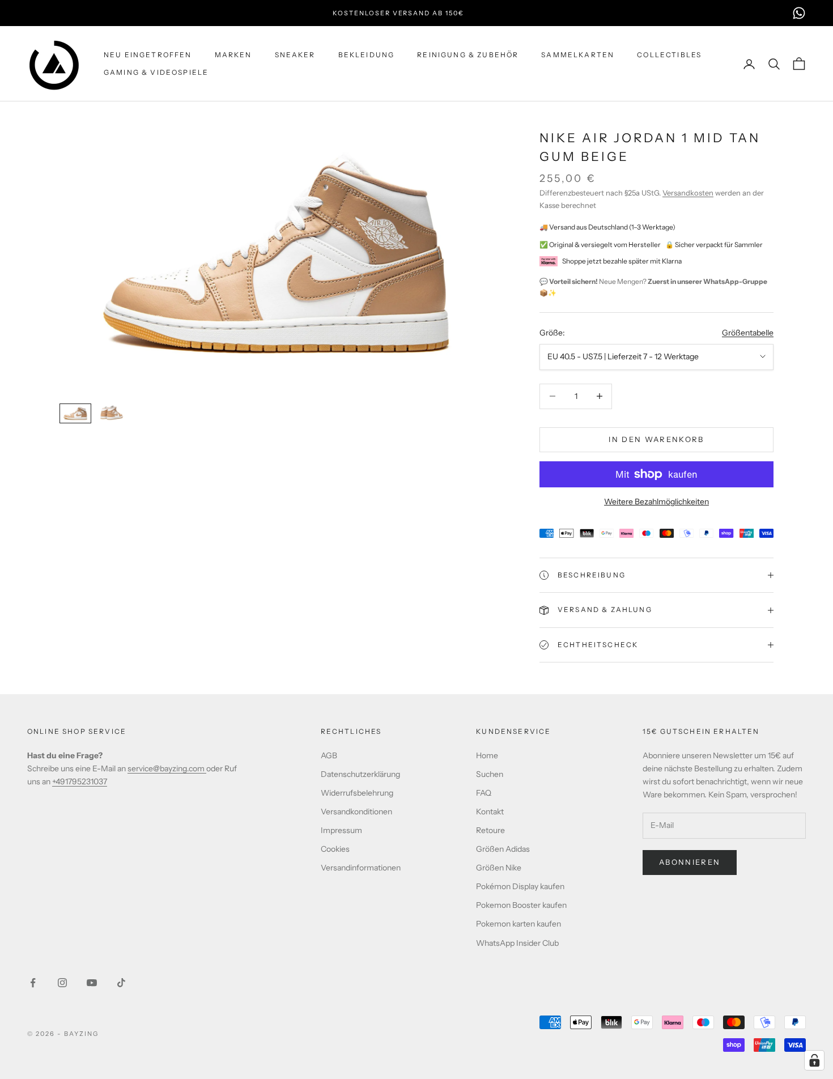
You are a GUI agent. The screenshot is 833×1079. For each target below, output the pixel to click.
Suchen (489, 774)
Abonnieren (689, 861)
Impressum (341, 830)
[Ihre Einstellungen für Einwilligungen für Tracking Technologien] (814, 1060)
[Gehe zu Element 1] (75, 413)
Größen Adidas (503, 849)
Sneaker (295, 54)
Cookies (335, 849)
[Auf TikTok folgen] (121, 982)
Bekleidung (366, 54)
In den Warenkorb (656, 439)
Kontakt (490, 811)
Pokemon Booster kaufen (521, 905)
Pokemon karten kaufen (518, 924)
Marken (233, 54)
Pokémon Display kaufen (520, 886)
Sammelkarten (577, 54)
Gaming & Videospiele (156, 72)
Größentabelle (748, 333)
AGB (329, 755)
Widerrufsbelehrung (357, 793)
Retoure (490, 830)
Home (487, 755)
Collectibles (669, 54)
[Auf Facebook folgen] (33, 982)
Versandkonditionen (356, 811)
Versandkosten (687, 192)
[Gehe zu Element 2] (112, 413)
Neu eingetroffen (148, 54)
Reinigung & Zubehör (467, 54)
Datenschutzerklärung (360, 774)
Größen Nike (498, 868)
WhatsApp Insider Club (517, 943)
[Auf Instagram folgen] (62, 982)
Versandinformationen (361, 868)
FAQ (483, 793)
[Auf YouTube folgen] (91, 982)
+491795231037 (79, 781)
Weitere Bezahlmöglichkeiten (656, 501)
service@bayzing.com (167, 768)
